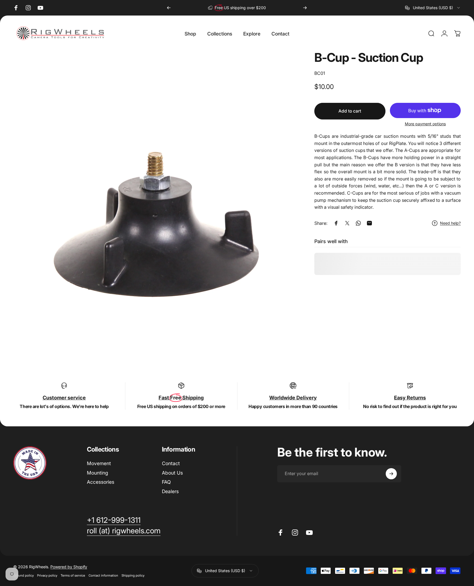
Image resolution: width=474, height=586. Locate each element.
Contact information (103, 575)
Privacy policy (47, 575)
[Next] (305, 8)
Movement (99, 463)
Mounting (97, 473)
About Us (172, 473)
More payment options (425, 123)
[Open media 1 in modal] (155, 194)
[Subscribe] (391, 473)
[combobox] (433, 8)
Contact (171, 463)
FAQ (166, 482)
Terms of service (73, 575)
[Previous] (169, 8)
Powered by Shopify (68, 566)
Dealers (170, 492)
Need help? (450, 223)
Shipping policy (132, 575)
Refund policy (23, 575)
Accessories (100, 482)
